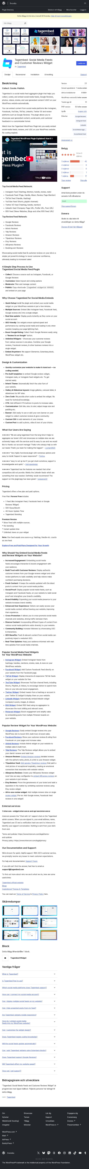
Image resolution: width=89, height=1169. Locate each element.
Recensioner (21, 74)
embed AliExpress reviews (43, 776)
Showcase (28, 1113)
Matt (5, 1136)
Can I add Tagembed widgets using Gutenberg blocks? (24, 1050)
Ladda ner (81, 63)
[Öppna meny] (85, 3)
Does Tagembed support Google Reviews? (19, 1057)
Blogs (4, 886)
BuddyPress (8, 1143)
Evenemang (72, 1117)
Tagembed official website (12, 883)
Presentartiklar (74, 1125)
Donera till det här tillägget (71, 227)
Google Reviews (80, 116)
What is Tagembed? (10, 974)
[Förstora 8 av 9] (35, 933)
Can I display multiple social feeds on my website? (22, 1001)
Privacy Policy (38, 894)
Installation (35, 74)
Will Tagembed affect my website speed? (18, 1064)
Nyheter (5, 1117)
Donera (71, 1121)
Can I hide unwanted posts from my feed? (19, 1008)
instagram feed (81, 121)
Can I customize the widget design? (16, 1030)
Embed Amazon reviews (30, 756)
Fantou (42, 456)
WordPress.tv (52, 1125)
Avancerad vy (66, 140)
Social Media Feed (80, 134)
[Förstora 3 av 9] (54, 908)
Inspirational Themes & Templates (15, 889)
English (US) (82, 111)
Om (3, 1113)
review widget (11, 795)
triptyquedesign (32, 464)
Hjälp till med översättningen (61, 16)
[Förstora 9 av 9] (54, 933)
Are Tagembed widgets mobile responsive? (19, 1015)
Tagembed (21, 66)
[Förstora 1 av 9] (16, 908)
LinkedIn (83, 125)
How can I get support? (11, 1071)
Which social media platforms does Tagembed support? (24, 988)
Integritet (5, 1125)
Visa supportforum (68, 206)
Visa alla (83, 180)
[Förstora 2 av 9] (35, 908)
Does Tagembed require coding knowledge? (19, 1037)
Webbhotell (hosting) (10, 1121)
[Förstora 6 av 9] (54, 920)
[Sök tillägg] (25, 23)
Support (84, 74)
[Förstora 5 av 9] (35, 920)
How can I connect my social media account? (20, 994)
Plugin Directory (8, 10)
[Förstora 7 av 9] (16, 933)
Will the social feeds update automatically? (19, 1044)
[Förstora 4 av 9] (16, 920)
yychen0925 (50, 448)
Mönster (27, 1125)
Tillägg (26, 1121)
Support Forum (31, 861)
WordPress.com (9, 1132)
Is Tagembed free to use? (12, 981)
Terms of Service (23, 894)
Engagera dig (72, 1113)
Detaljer (7, 74)
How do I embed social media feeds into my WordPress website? (16, 1022)
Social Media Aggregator (80, 129)
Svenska (10, 1153)
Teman (26, 1117)
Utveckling (48, 74)
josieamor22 (42, 479)
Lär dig (48, 1113)
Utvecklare (50, 1121)
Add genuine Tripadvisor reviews (34, 763)
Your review (66, 180)
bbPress (6, 1139)
